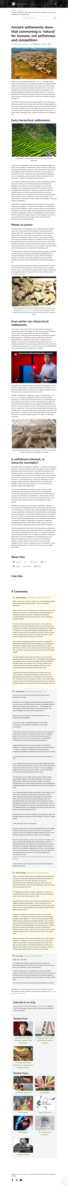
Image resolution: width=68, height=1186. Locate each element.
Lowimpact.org (26, 44)
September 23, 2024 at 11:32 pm (38, 598)
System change (23, 1154)
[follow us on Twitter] (17, 1180)
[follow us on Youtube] (21, 1180)
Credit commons (45, 1112)
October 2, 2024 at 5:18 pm (33, 956)
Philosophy (23, 1132)
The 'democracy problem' (44, 1133)
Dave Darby (15, 44)
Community (44, 1092)
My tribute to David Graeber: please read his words (23, 1040)
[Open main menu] (55, 4)
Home (13, 10)
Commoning (23, 1112)
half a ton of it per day (27, 310)
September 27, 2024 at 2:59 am (37, 873)
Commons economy (23, 1092)
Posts (21, 10)
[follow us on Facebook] (12, 1180)
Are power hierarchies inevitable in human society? (45, 1040)
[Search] (55, 18)
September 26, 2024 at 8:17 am (36, 692)
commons (39, 82)
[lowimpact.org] (19, 4)
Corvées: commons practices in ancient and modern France (23, 1065)
